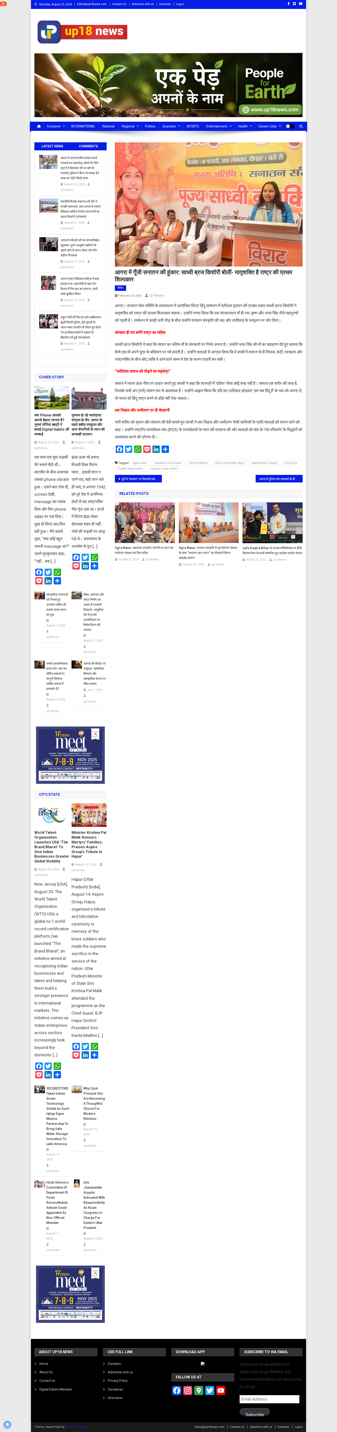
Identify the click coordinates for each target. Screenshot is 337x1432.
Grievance (115, 1398)
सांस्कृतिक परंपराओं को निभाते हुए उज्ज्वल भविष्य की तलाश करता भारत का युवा (57, 605)
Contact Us (119, 4)
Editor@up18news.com (92, 4)
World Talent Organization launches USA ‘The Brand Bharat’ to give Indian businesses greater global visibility (51, 846)
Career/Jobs (267, 126)
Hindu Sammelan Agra (229, 463)
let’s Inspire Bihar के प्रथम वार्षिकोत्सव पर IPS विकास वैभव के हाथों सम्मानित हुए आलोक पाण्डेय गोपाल (272, 550)
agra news (140, 463)
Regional (128, 126)
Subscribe (255, 1413)
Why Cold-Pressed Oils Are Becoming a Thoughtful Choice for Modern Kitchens (94, 1104)
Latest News (52, 146)
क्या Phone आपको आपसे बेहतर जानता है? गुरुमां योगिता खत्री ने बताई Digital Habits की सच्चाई (51, 424)
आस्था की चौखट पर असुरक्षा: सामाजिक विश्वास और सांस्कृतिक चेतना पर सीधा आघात (94, 674)
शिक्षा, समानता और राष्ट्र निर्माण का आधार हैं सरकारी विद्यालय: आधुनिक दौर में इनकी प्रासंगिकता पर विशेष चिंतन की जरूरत (93, 612)
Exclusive (54, 126)
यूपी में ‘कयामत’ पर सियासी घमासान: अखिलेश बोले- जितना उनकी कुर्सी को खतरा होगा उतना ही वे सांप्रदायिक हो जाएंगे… (141, 479)
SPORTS (193, 126)
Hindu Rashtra (198, 463)
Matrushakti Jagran (264, 463)
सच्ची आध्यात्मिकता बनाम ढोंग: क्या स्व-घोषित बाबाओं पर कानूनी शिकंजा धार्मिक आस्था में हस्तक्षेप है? (57, 676)
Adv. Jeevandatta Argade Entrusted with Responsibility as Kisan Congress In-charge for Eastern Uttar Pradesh (94, 1205)
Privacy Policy (118, 1380)
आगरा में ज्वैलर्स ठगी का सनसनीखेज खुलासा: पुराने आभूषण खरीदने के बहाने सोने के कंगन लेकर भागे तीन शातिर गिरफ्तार (80, 247)
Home (43, 1364)
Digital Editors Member (55, 1389)
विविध (120, 287)
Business (169, 126)
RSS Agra (291, 463)
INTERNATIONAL (83, 126)
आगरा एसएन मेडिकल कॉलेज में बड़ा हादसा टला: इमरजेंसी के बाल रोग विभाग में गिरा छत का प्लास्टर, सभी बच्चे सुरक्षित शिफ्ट (80, 286)
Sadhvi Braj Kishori (131, 468)
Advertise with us (143, 4)
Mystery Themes (76, 1427)
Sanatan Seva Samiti (163, 468)
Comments (88, 146)
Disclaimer (115, 1389)
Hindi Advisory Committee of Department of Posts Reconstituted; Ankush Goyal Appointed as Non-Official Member (57, 1203)
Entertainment (216, 126)
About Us (46, 1372)
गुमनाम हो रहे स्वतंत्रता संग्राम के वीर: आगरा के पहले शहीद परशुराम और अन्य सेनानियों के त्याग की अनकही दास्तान (88, 424)
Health (243, 126)
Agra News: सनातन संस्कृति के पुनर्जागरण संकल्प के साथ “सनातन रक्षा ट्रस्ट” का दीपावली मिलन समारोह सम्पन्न (208, 553)
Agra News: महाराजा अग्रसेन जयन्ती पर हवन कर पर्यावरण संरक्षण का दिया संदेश (144, 550)
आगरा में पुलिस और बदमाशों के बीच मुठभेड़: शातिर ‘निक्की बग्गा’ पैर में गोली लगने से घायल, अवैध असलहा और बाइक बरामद (281, 479)
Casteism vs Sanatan (168, 463)
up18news (156, 295)
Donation (165, 4)
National (108, 126)
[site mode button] (290, 126)
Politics (150, 126)
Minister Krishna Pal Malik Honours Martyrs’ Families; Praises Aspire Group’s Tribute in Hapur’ (89, 844)
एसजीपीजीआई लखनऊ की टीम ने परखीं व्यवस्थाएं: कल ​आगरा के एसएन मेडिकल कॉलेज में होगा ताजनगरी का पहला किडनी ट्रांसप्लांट (81, 209)
